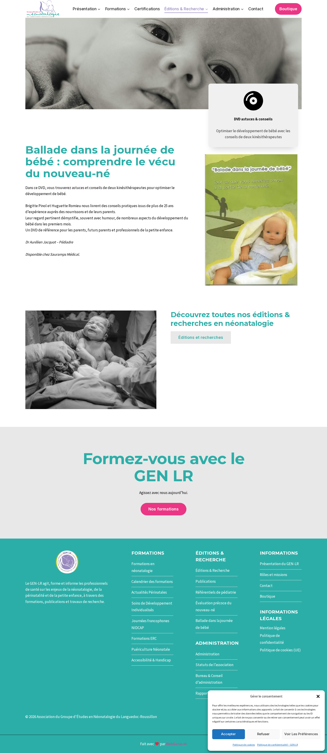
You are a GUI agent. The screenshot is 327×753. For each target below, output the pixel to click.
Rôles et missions (273, 574)
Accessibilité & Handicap (151, 660)
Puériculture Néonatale (150, 649)
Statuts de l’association (214, 664)
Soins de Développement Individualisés (151, 607)
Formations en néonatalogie (142, 567)
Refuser (263, 734)
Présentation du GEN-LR (279, 563)
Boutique (288, 8)
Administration (207, 654)
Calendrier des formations (152, 581)
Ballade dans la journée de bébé (214, 624)
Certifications (147, 8)
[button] (318, 696)
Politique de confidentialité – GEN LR (277, 744)
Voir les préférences (301, 734)
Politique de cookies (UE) (280, 650)
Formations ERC (144, 638)
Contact (255, 8)
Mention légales (272, 627)
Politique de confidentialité (272, 639)
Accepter (228, 734)
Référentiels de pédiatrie (216, 592)
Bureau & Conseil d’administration (209, 679)
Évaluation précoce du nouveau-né (214, 606)
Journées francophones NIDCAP (150, 624)
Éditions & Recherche (213, 570)
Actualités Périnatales (149, 592)
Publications (206, 581)
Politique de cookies (244, 744)
